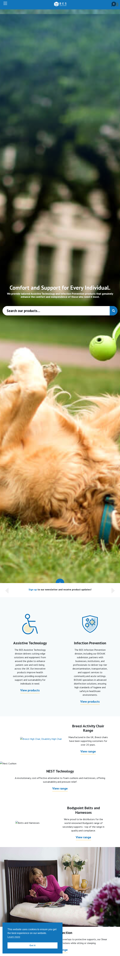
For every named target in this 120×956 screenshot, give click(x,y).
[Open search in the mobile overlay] (60, 310)
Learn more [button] (14, 937)
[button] (12, 590)
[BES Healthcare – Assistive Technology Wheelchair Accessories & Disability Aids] (60, 4)
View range (88, 751)
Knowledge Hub (42, 589)
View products (30, 690)
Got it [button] (32, 945)
